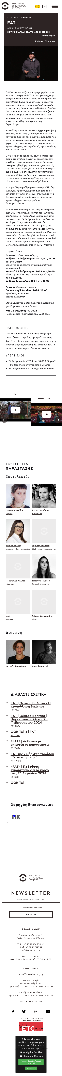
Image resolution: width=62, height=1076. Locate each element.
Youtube (48, 1011)
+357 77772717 (34, 1001)
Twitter (24, 1011)
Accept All (31, 1068)
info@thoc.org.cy (31, 950)
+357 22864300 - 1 (34, 944)
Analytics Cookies (32, 1052)
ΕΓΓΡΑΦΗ (31, 914)
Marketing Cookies (32, 1056)
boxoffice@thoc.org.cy (31, 974)
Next (58, 420)
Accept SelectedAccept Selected (31, 1062)
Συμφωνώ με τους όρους (33, 907)
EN (51, 6)
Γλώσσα (39, 41)
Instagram (35, 1011)
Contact (44, 6)
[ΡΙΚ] (16, 816)
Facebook (13, 1011)
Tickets (37, 6)
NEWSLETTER (31, 893)
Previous (4, 420)
